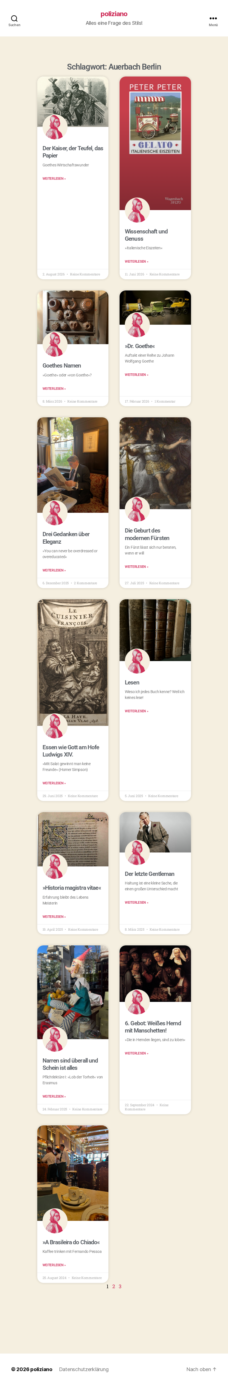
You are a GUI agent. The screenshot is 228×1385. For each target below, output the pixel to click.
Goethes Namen (62, 365)
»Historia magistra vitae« (72, 887)
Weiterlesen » (54, 179)
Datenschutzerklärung (84, 1369)
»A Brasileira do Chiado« (71, 1242)
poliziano (114, 14)
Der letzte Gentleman (150, 874)
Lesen (132, 682)
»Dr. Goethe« (140, 346)
